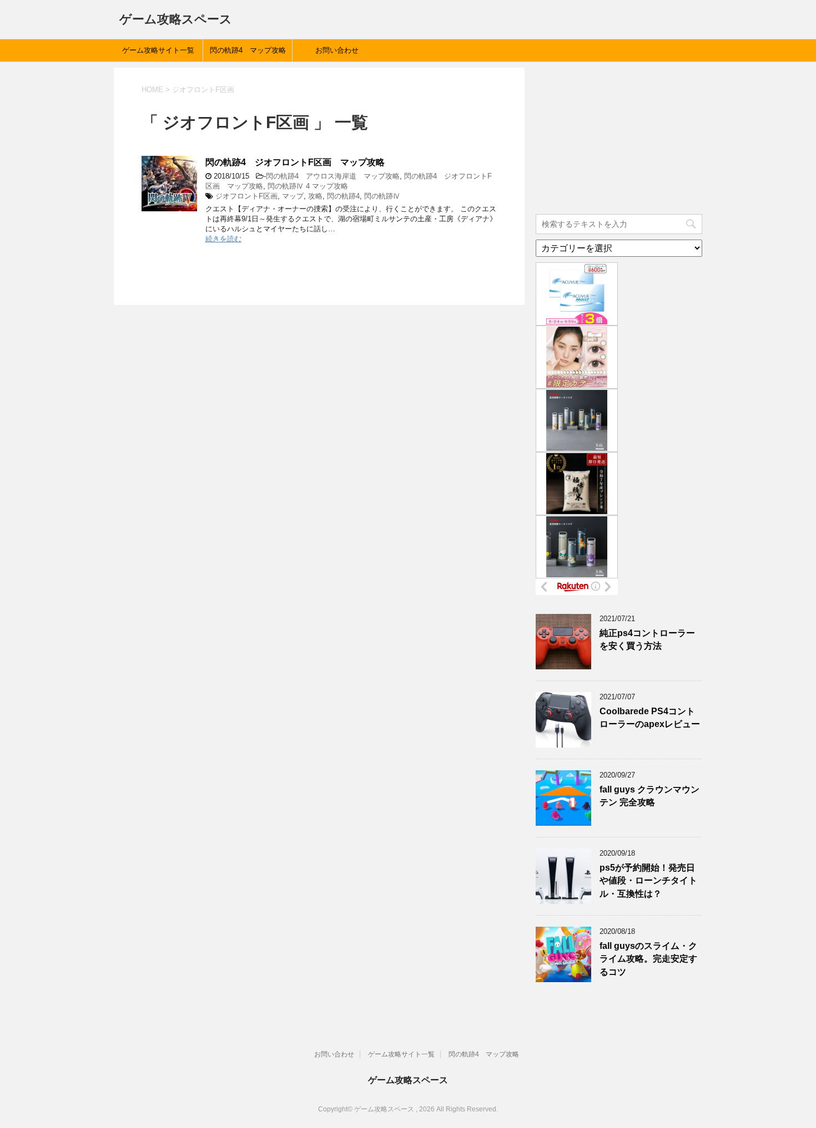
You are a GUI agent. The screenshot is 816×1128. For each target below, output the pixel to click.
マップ (293, 196)
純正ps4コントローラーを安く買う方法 (647, 639)
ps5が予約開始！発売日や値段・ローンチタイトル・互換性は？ (648, 880)
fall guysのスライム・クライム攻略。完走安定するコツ (648, 959)
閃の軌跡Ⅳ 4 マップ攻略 (308, 186)
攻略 (315, 196)
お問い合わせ (337, 50)
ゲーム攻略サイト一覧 (158, 50)
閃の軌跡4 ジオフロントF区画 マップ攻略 (295, 162)
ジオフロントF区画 (246, 196)
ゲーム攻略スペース (175, 19)
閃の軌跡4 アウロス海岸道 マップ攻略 (333, 176)
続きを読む (223, 239)
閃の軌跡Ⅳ (382, 196)
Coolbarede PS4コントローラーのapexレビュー (650, 718)
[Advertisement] (619, 137)
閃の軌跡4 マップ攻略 (248, 50)
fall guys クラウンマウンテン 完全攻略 (649, 796)
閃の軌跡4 (343, 196)
